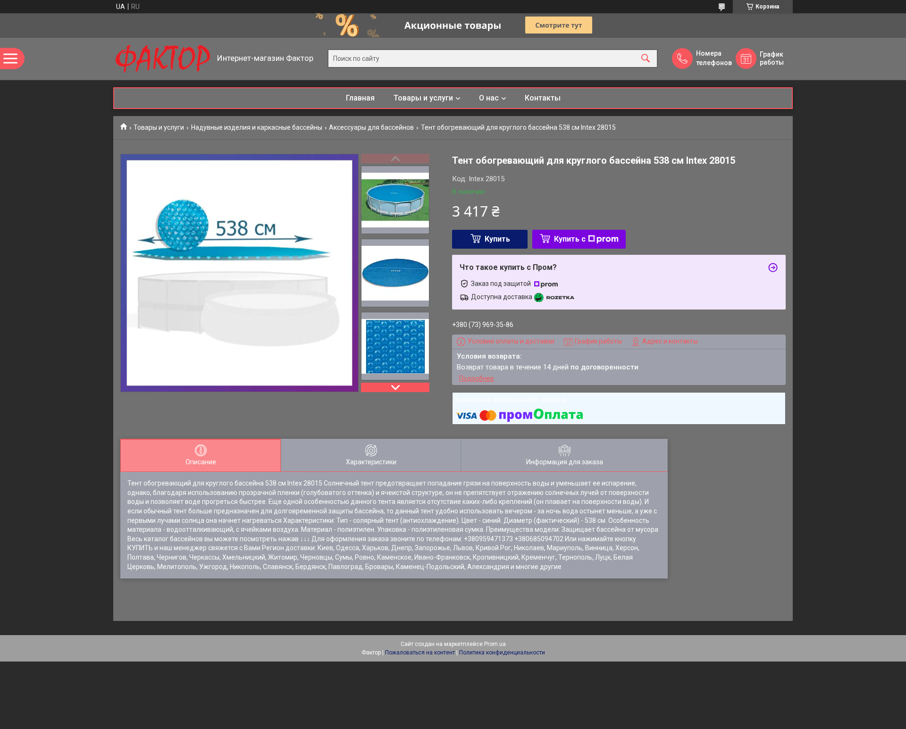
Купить (497, 239)
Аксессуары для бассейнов (371, 127)
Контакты (543, 97)
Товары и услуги (423, 97)
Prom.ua (495, 644)
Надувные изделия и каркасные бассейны (256, 127)
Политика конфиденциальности (502, 652)
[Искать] (645, 58)
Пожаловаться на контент (420, 652)
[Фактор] (163, 59)
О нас (489, 97)
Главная (360, 97)
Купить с (570, 239)
